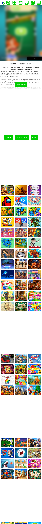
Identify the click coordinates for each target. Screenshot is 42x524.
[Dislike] (27, 3)
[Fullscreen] (14, 3)
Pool (34, 137)
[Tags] (33, 3)
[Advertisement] (21, 111)
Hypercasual (22, 137)
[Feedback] (39, 3)
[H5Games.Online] (3, 3)
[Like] (20, 3)
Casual (9, 137)
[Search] (8, 3)
